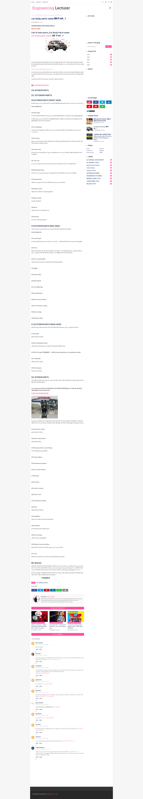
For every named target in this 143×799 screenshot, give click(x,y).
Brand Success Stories (99, 165)
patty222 (38, 690)
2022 (99, 59)
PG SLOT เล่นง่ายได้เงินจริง (47, 718)
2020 (99, 64)
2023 (99, 57)
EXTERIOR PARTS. (41, 85)
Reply (37, 649)
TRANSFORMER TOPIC (99, 181)
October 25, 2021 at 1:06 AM (42, 644)
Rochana (38, 653)
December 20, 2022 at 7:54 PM (42, 749)
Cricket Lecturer (99, 170)
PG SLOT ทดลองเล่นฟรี (46, 684)
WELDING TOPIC (99, 183)
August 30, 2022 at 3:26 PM (42, 704)
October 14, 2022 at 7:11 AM (42, 738)
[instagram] (108, 2)
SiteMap (101, 150)
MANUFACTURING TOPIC (99, 178)
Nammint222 (39, 703)
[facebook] (102, 2)
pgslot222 (38, 679)
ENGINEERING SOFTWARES (99, 176)
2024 (99, 54)
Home (32, 2)
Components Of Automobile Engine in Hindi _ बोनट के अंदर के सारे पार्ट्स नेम (75, 626)
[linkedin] (109, 102)
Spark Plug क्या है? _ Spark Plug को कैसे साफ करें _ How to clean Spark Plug (57, 626)
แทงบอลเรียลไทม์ (40, 730)
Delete (40, 649)
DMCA (101, 152)
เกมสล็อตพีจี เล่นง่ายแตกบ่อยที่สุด (46, 696)
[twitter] (106, 2)
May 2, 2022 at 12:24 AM (41, 655)
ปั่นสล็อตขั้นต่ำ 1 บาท (74, 751)
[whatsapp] (102, 106)
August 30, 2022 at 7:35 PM (42, 715)
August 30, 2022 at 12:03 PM (42, 692)
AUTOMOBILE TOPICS (40, 15)
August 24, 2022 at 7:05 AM (42, 667)
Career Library (99, 168)
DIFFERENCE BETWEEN (99, 173)
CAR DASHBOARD (40, 393)
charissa (38, 737)
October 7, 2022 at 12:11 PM (42, 726)
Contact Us (45, 2)
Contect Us (89, 150)
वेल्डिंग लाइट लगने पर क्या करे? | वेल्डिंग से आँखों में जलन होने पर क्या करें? (102, 120)
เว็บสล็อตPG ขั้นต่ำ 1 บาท (68, 741)
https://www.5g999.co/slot (53, 659)
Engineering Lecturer (52, 794)
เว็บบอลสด (80, 728)
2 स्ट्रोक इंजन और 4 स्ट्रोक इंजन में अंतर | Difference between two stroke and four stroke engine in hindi (102, 137)
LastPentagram (40, 747)
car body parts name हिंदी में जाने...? (101, 127)
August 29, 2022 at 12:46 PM (42, 681)
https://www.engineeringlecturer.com (41, 69)
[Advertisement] (99, 29)
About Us (38, 2)
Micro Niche (39, 643)
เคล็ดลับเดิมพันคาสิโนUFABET (43, 673)
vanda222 (39, 666)
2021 (99, 62)
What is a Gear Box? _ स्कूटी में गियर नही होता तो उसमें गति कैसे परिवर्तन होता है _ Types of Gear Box (39, 626)
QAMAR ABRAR (51, 596)
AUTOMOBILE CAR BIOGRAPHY (99, 160)
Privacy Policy (90, 152)
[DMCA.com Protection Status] (91, 111)
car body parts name (41, 36)
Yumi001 (38, 724)
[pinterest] (111, 2)
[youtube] (89, 106)
